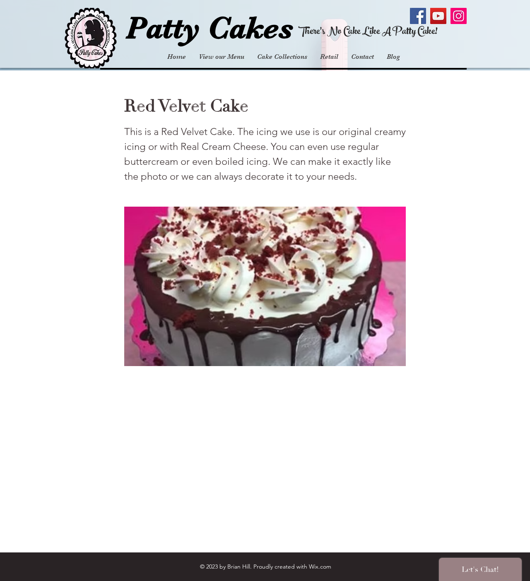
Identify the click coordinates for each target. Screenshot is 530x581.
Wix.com (320, 566)
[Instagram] (458, 16)
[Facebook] (418, 16)
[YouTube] (438, 16)
